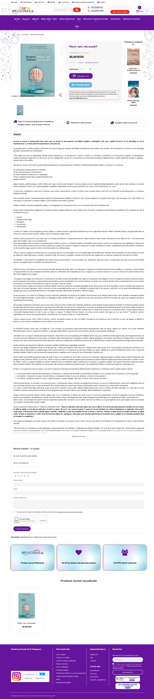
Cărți (18, 34)
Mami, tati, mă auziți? (27, 623)
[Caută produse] (77, 10)
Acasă (15, 2)
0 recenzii (80, 63)
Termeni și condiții (62, 657)
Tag (91, 657)
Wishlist (52, 2)
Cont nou (40, 2)
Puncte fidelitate (62, 667)
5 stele (27, 476)
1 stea (15, 476)
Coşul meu (64, 2)
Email (15, 489)
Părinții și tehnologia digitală (133, 101)
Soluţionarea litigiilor (63, 682)
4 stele (24, 476)
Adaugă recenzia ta (93, 63)
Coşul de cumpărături (98, 680)
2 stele (18, 476)
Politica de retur (62, 664)
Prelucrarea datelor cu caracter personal (71, 673)
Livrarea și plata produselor (84, 2)
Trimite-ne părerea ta (19, 498)
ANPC (58, 679)
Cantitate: (73, 69)
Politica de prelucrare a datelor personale (70, 512)
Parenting (25, 34)
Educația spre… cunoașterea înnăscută (133, 69)
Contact (102, 2)
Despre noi (94, 654)
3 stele (21, 476)
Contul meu (94, 677)
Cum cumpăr (61, 654)
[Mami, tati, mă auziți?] (27, 606)
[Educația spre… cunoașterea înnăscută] (133, 57)
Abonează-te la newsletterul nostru (126, 655)
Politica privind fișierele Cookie (67, 676)
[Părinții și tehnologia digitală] (133, 89)
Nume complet (17, 480)
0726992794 (97, 10)
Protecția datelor (62, 670)
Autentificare (27, 2)
